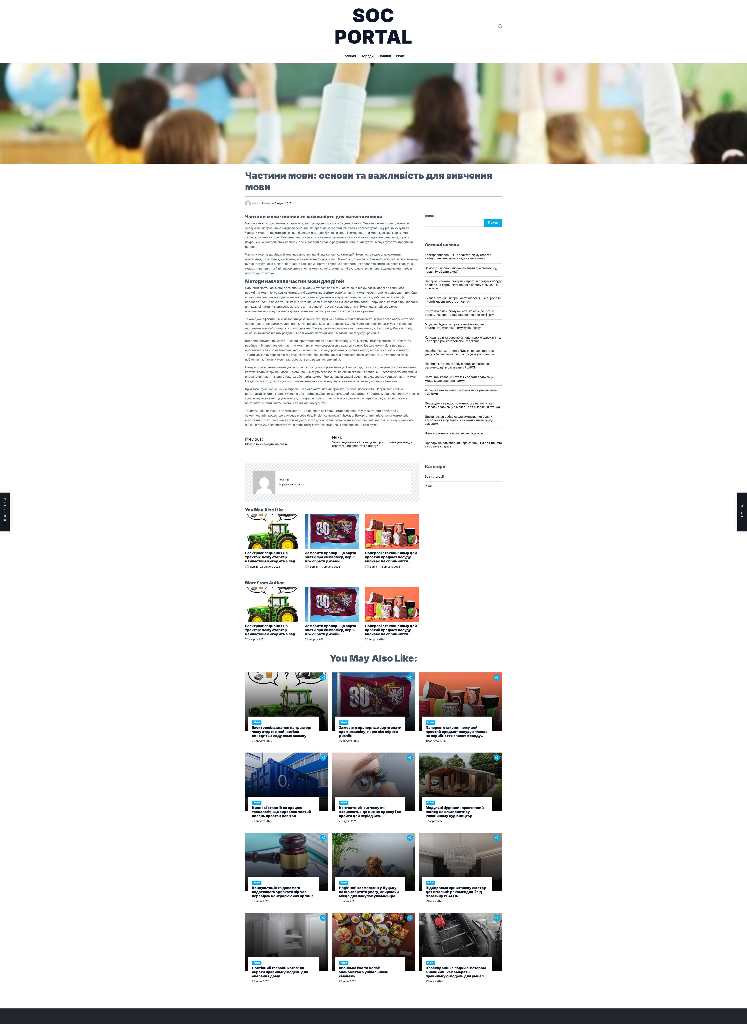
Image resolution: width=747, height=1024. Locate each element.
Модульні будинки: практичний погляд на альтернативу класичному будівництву (455, 326)
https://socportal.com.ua (291, 484)
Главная (349, 56)
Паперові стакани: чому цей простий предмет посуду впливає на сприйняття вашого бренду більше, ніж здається (391, 557)
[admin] (264, 482)
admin (284, 479)
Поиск (430, 216)
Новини (384, 56)
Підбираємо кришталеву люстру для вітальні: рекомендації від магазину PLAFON (458, 365)
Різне (400, 56)
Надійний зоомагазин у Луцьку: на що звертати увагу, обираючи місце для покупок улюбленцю (459, 352)
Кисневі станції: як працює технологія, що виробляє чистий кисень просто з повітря (463, 299)
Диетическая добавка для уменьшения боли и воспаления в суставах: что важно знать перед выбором (459, 420)
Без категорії (434, 476)
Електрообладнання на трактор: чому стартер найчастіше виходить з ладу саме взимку (271, 557)
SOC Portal (373, 26)
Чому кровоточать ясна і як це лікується (454, 433)
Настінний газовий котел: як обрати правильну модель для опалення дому (459, 378)
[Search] (500, 26)
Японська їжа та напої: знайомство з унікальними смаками (461, 392)
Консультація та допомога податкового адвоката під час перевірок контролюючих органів (463, 339)
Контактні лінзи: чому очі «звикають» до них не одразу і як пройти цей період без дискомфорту (459, 312)
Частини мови (255, 223)
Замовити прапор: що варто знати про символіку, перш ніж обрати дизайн (330, 557)
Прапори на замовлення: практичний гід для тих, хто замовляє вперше (463, 444)
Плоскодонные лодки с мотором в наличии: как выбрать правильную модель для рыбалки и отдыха (462, 405)
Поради (367, 56)
